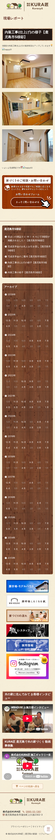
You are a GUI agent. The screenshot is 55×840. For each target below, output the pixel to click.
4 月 (24, 306)
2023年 (12, 355)
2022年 (12, 375)
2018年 (11, 456)
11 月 (16, 320)
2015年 (11, 517)
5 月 (16, 346)
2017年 (11, 476)
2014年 (11, 537)
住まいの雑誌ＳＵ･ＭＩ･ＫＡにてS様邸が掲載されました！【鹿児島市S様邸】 (29, 238)
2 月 (39, 326)
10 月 (23, 320)
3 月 (31, 366)
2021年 (11, 395)
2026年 (12, 294)
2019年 (11, 436)
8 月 (39, 341)
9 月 (31, 341)
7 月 (47, 320)
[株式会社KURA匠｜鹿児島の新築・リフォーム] (27, 6)
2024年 (12, 334)
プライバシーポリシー (20, 826)
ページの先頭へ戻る (29, 786)
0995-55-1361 (33, 811)
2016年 (11, 497)
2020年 (12, 416)
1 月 (47, 387)
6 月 (8, 326)
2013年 (11, 557)
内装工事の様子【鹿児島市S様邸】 (25, 272)
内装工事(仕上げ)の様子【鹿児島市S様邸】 (27, 264)
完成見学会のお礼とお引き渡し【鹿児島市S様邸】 (29, 248)
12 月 (8, 320)
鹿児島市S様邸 (12, 228)
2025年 (12, 314)
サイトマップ (38, 826)
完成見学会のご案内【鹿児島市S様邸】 (28, 256)
